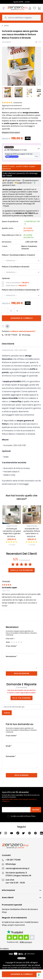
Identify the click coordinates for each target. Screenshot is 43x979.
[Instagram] (5, 833)
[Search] (6, 18)
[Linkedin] (41, 833)
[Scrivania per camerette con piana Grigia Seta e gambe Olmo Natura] (11, 514)
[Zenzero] (21, 846)
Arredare (4, 948)
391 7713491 (7, 175)
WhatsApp (10, 864)
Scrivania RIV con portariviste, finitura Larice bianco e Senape (32, 532)
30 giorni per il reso (13, 180)
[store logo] (17, 8)
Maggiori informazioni (11, 132)
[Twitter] (23, 833)
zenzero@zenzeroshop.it (17, 868)
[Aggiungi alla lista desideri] (40, 42)
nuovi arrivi (20, 925)
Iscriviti (35, 809)
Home (6, 26)
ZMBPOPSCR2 (31, 526)
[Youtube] (11, 833)
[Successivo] (18, 514)
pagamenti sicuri (24, 183)
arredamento (20, 917)
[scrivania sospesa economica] (30, 92)
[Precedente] (5, 514)
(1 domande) (21, 687)
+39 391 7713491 (10, 335)
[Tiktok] (17, 833)
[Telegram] (35, 833)
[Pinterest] (29, 833)
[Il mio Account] (30, 8)
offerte (23, 909)
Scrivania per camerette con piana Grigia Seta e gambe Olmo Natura (12, 532)
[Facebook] (1, 833)
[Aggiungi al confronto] (7, 326)
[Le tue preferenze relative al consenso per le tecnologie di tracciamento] (39, 975)
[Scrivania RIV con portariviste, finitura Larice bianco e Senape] (31, 514)
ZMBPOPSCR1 (12, 526)
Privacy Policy (30, 816)
